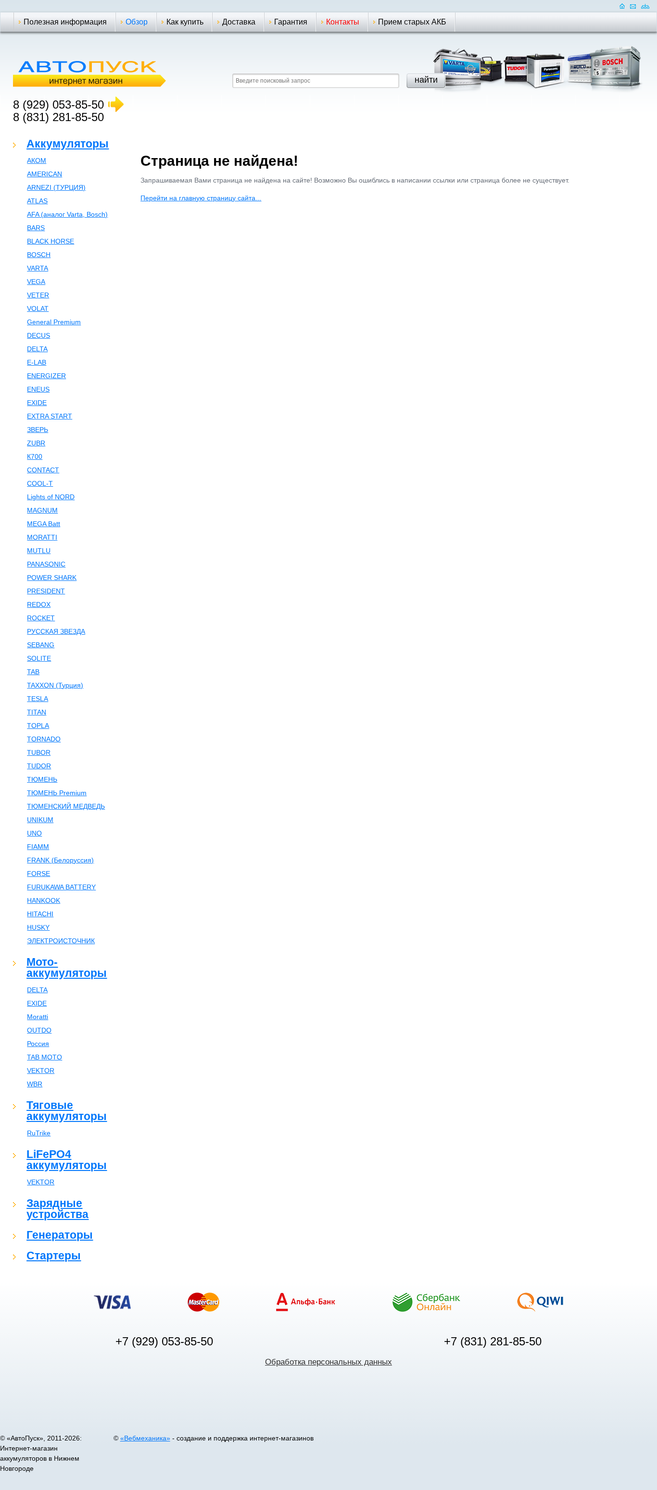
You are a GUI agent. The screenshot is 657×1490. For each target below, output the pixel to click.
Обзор (137, 22)
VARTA (37, 268)
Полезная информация (65, 22)
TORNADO (44, 739)
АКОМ (36, 160)
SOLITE (39, 658)
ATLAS (37, 201)
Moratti (37, 1017)
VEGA (36, 281)
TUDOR (39, 766)
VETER (38, 295)
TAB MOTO (44, 1057)
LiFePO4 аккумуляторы (66, 1159)
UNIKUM (40, 820)
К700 (34, 456)
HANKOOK (43, 900)
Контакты (342, 22)
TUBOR (39, 752)
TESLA (37, 698)
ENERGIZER (46, 376)
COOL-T (40, 483)
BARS (36, 228)
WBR (34, 1084)
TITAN (36, 712)
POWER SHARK (51, 577)
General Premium (54, 322)
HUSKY (38, 927)
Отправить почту (633, 6)
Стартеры (53, 1255)
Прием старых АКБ (412, 22)
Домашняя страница (622, 6)
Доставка (238, 22)
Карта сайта (645, 6)
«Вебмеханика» (145, 1438)
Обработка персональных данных (328, 1362)
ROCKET (41, 618)
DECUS (38, 335)
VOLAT (38, 308)
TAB (33, 672)
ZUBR (36, 443)
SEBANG (40, 645)
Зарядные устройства (57, 1208)
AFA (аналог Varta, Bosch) (67, 214)
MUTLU (39, 550)
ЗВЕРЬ (37, 429)
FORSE (38, 873)
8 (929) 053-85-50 (58, 104)
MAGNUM (42, 510)
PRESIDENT (46, 591)
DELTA (37, 349)
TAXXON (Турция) (55, 685)
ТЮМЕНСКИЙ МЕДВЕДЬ (66, 806)
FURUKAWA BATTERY (61, 887)
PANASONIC (46, 564)
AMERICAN (44, 174)
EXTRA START (49, 416)
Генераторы (59, 1235)
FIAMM (38, 846)
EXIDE (37, 402)
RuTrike (39, 1133)
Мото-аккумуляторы (66, 967)
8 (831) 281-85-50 (58, 117)
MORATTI (42, 537)
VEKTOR (40, 1070)
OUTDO (39, 1030)
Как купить (184, 22)
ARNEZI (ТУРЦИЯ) (56, 187)
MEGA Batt (43, 524)
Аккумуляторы (67, 143)
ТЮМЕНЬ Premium (57, 793)
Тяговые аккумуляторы (66, 1110)
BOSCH (39, 255)
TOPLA (38, 725)
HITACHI (40, 914)
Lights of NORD (51, 497)
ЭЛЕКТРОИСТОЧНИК (61, 941)
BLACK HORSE (50, 241)
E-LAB (36, 362)
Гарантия (290, 22)
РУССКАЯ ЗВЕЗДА (56, 631)
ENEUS (38, 389)
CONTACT (43, 470)
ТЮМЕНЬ (42, 779)
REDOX (39, 604)
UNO (34, 833)
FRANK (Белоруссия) (60, 860)
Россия (38, 1043)
